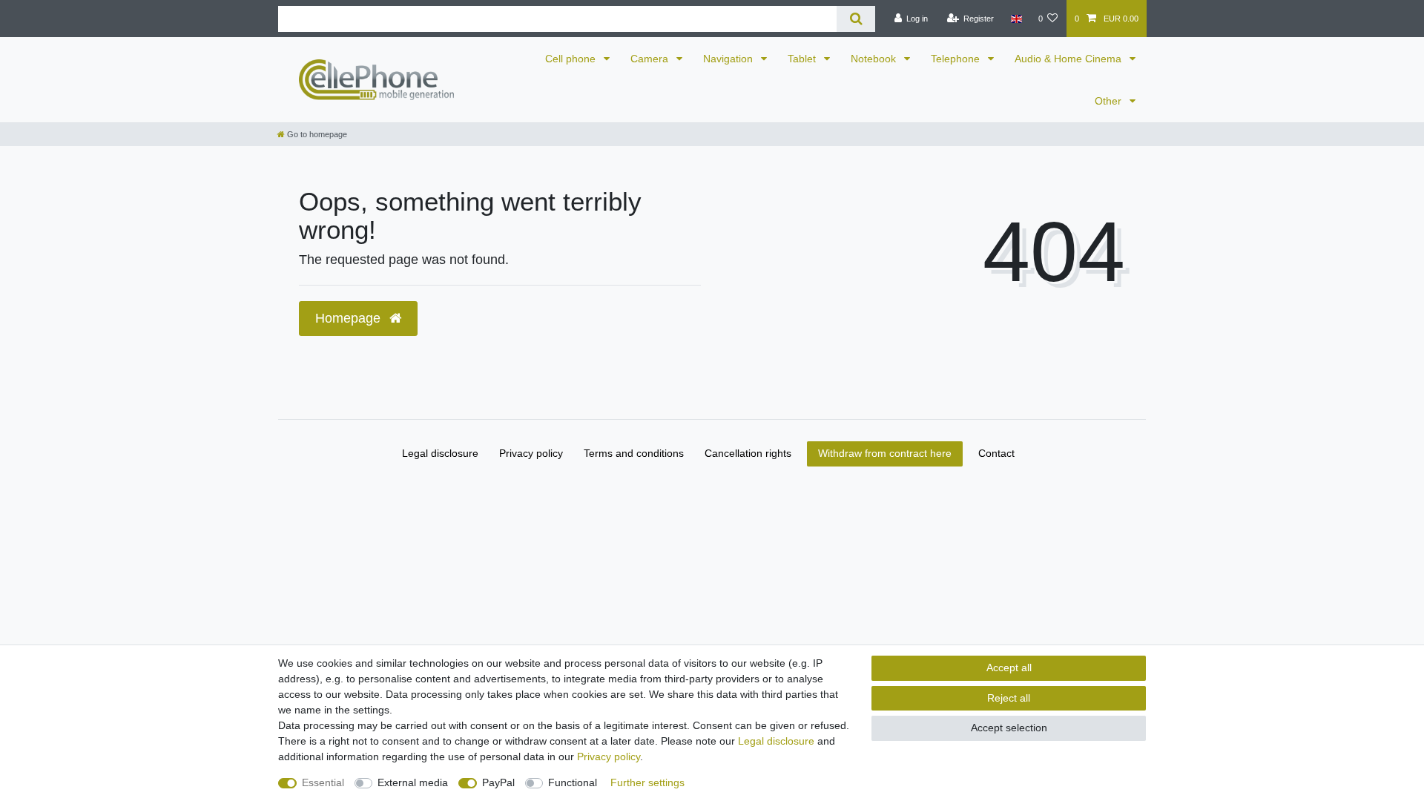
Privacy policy (531, 453)
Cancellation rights (748, 453)
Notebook (875, 59)
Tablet (803, 59)
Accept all (1009, 667)
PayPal (498, 782)
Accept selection (1009, 728)
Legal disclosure (440, 453)
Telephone (957, 59)
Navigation (729, 59)
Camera (650, 59)
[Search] (855, 19)
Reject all (1008, 698)
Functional (572, 782)
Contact (996, 453)
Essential (323, 782)
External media (413, 782)
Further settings (647, 782)
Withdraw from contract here (885, 453)
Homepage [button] (349, 318)
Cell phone (572, 59)
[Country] (1015, 18)
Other (1109, 101)
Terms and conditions (634, 453)
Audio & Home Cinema (1069, 59)
